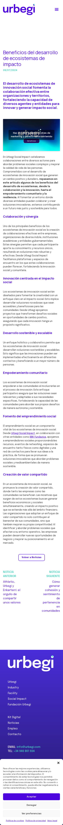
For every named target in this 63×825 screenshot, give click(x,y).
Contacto (14, 734)
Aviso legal (52, 821)
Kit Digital (14, 717)
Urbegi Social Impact (23, 433)
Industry (13, 687)
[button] (58, 762)
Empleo (13, 728)
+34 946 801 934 (24, 751)
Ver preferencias (31, 813)
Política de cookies (15, 821)
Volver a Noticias (31, 557)
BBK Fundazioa (38, 437)
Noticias (13, 723)
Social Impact (17, 699)
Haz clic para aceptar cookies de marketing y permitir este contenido (31, 135)
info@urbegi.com (28, 747)
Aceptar (31, 797)
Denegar (32, 805)
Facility (12, 693)
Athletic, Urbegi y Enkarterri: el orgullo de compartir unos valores (11, 592)
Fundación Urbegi (19, 704)
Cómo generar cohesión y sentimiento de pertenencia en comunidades (51, 596)
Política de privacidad (36, 821)
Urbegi (12, 682)
